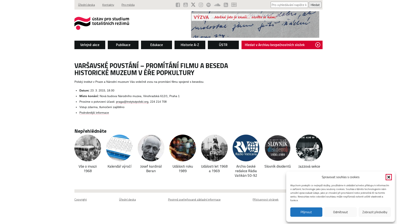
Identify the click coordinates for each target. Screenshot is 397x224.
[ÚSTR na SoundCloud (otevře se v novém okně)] (217, 5)
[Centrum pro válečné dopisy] (255, 36)
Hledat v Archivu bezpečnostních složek (275, 44)
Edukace (156, 44)
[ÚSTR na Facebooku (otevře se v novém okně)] (178, 5)
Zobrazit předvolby (374, 212)
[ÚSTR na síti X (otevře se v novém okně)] (193, 5)
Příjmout (306, 212)
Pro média (128, 4)
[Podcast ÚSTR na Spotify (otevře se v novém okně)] (208, 5)
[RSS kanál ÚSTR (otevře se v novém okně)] (226, 5)
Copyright (80, 199)
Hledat (315, 4)
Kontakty (108, 4)
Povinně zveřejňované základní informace (194, 199)
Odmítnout (340, 212)
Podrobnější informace (94, 112)
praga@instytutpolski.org (132, 101)
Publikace (123, 44)
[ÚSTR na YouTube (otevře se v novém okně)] (185, 5)
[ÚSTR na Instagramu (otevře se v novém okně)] (201, 5)
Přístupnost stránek (266, 199)
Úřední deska (86, 4)
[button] (389, 177)
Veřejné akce (89, 44)
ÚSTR (223, 44)
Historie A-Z (190, 44)
